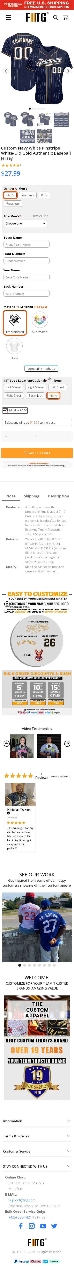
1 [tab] (30, 109)
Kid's (44, 195)
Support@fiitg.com (21, 1200)
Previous (6, 71)
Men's (10, 195)
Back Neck (35, 396)
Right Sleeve (36, 387)
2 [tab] (33, 109)
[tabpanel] (37, 68)
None (53, 396)
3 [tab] (36, 109)
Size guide (40, 216)
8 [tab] (54, 965)
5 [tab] (41, 109)
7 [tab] (49, 965)
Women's (28, 195)
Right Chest (13, 396)
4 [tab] (38, 109)
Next (68, 71)
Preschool (13, 204)
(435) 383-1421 (20, 1217)
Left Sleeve (13, 387)
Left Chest (57, 387)
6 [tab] (44, 109)
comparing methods (41, 369)
